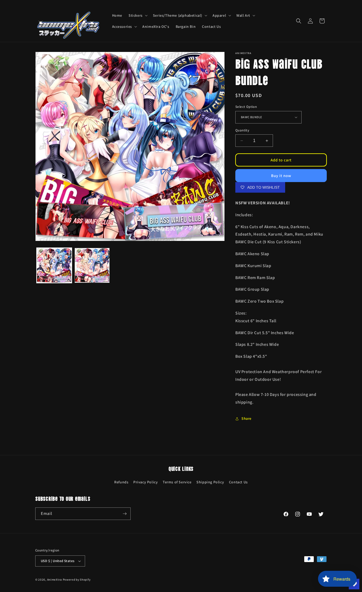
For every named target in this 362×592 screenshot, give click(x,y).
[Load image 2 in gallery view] (92, 265)
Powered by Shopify (77, 579)
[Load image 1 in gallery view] (54, 265)
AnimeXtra (54, 579)
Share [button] (246, 418)
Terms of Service (177, 482)
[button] (137, 15)
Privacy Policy (145, 482)
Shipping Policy (210, 482)
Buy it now (281, 175)
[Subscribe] (124, 513)
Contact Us (238, 482)
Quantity (242, 130)
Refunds (121, 482)
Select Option (246, 106)
